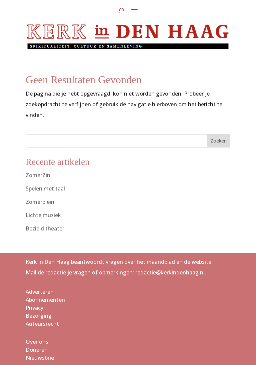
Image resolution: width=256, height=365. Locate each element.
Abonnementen (45, 299)
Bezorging (39, 315)
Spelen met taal (45, 188)
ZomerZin (38, 175)
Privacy (34, 307)
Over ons (37, 341)
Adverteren (40, 291)
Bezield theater (45, 228)
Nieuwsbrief (41, 357)
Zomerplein (40, 201)
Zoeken (218, 141)
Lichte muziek (43, 215)
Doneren (37, 349)
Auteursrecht (42, 323)
